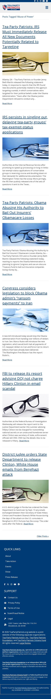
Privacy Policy (14, 602)
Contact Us (13, 597)
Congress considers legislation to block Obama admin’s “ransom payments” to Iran (24, 295)
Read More (7, 103)
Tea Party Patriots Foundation (13, 662)
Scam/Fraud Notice (15, 613)
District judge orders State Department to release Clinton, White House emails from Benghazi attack (24, 464)
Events (8, 566)
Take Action (10, 561)
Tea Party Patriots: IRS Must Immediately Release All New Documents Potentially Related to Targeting (24, 36)
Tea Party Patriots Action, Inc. (15, 637)
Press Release (11, 577)
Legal (10, 618)
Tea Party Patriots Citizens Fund (31, 640)
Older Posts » (43, 536)
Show (7, 571)
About (8, 556)
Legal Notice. (25, 643)
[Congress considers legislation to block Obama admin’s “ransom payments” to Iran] (25, 320)
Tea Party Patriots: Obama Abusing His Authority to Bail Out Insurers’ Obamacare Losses (24, 210)
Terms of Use (14, 608)
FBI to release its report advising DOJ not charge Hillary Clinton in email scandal (22, 381)
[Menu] (47, 7)
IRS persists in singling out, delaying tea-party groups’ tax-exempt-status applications (25, 124)
